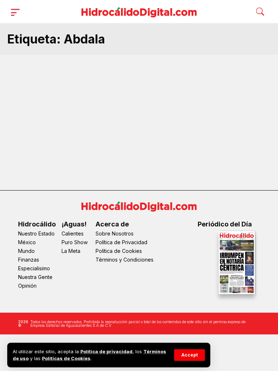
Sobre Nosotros (115, 233)
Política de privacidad (106, 351)
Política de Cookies (119, 251)
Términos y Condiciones (124, 260)
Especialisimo (34, 268)
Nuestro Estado (36, 233)
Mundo (26, 251)
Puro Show (75, 242)
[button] (189, 355)
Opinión (27, 286)
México (27, 242)
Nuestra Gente (35, 277)
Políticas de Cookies (66, 358)
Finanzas (28, 260)
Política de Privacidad (121, 242)
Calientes (73, 233)
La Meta (71, 251)
